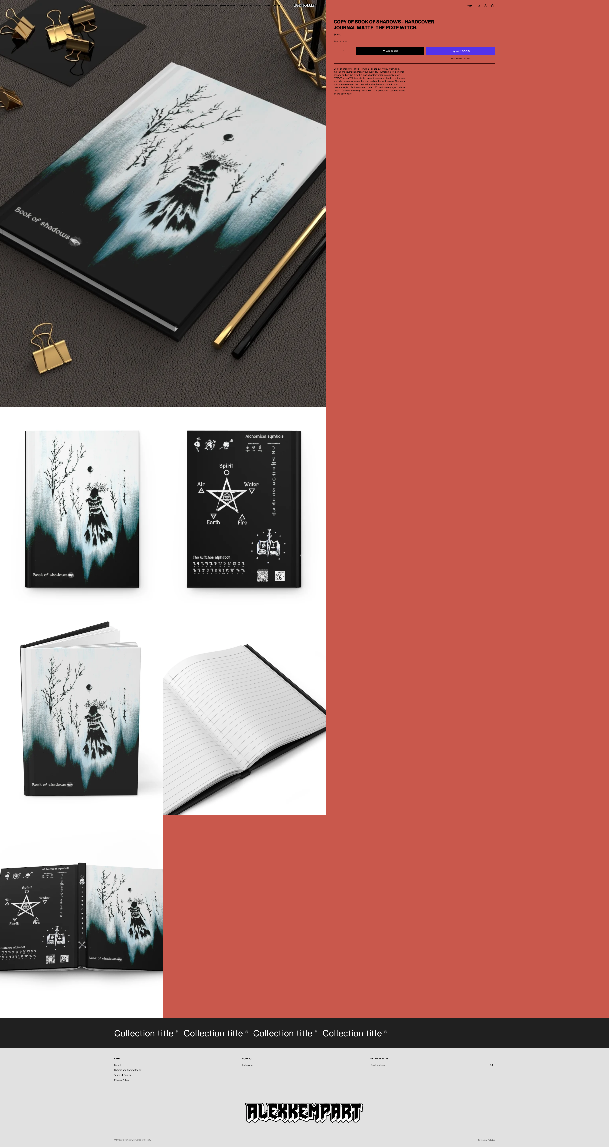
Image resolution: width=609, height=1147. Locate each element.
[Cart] (492, 5)
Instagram (247, 1065)
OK (491, 1065)
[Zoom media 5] (244, 713)
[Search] (478, 5)
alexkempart (126, 1140)
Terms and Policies (486, 1140)
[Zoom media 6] (81, 916)
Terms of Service (122, 1075)
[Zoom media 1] (163, 203)
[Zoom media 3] (244, 509)
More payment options (460, 58)
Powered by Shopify (142, 1140)
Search (117, 1065)
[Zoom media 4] (81, 713)
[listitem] (277, 6)
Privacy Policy (121, 1080)
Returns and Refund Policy (127, 1070)
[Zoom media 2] (81, 509)
